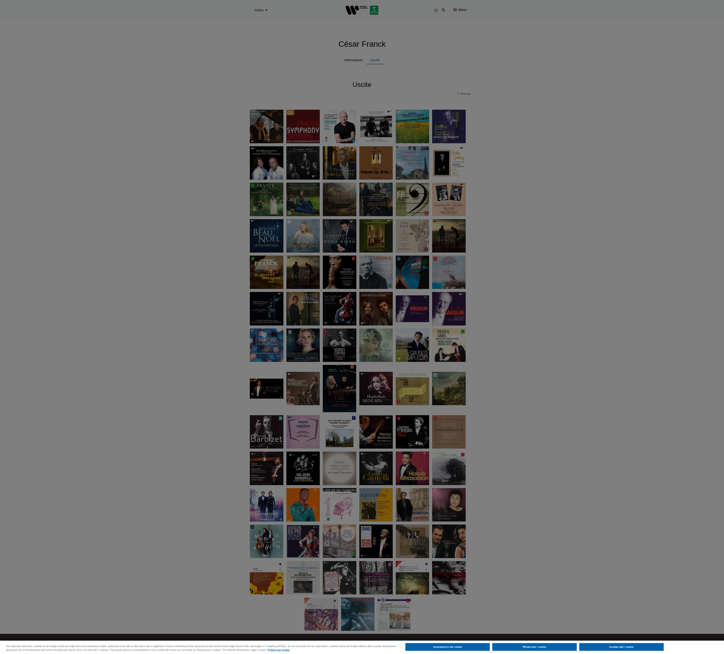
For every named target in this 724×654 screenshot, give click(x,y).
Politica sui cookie (278, 650)
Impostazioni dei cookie (447, 647)
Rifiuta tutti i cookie (534, 647)
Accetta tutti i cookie (621, 647)
